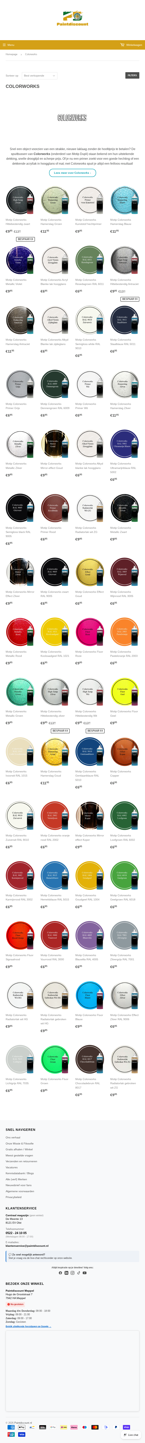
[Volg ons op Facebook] (60, 1273)
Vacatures (12, 1167)
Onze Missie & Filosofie (20, 1143)
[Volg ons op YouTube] (84, 1273)
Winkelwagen (134, 44)
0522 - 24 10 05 (16, 1233)
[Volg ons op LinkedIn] (66, 1273)
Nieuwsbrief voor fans (19, 1185)
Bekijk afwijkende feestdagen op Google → (28, 1326)
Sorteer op (12, 75)
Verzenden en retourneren (21, 1161)
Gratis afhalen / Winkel (19, 1149)
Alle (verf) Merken (16, 1179)
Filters (132, 75)
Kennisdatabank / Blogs (20, 1173)
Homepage (11, 54)
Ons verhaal (13, 1137)
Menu (11, 44)
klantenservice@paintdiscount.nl (27, 1245)
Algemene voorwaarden (20, 1191)
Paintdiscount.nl (23, 1422)
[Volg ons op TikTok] (78, 1273)
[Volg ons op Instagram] (72, 1273)
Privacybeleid (14, 1197)
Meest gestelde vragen (19, 1155)
